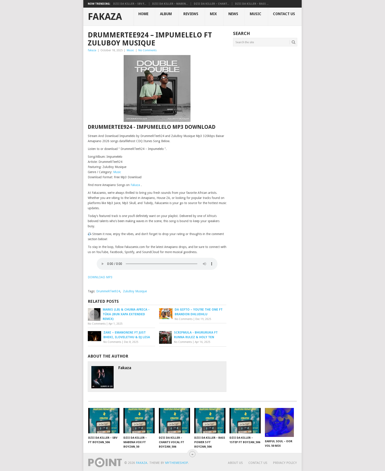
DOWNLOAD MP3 (100, 277)
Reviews (190, 14)
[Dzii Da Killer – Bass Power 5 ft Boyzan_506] (209, 420)
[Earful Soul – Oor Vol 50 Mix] (280, 422)
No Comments (147, 50)
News (233, 14)
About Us (235, 463)
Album (166, 14)
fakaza (92, 50)
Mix (213, 14)
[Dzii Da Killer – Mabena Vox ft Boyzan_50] (139, 420)
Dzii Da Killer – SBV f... (129, 3)
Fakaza (105, 16)
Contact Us (284, 14)
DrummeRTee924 (108, 291)
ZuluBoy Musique (135, 291)
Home (143, 14)
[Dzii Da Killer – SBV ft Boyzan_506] (103, 420)
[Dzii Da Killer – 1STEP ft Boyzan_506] (245, 420)
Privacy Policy (285, 463)
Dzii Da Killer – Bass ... (251, 3)
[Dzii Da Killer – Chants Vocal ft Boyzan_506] (174, 420)
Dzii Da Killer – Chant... (211, 3)
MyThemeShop (176, 463)
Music (255, 14)
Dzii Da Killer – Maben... (170, 3)
